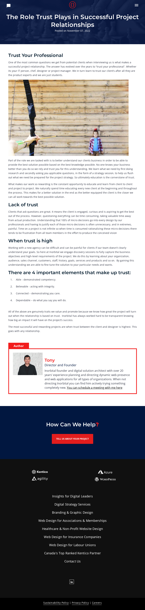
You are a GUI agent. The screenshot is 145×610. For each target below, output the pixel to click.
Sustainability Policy (56, 602)
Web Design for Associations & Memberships (72, 520)
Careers (97, 602)
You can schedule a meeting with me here (94, 388)
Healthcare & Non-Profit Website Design (72, 529)
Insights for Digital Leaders (72, 496)
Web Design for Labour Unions (72, 545)
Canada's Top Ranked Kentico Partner (72, 553)
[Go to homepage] (72, 5)
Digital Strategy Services (72, 504)
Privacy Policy (80, 602)
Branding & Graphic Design (72, 512)
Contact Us (72, 561)
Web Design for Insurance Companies (72, 537)
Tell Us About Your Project (72, 438)
